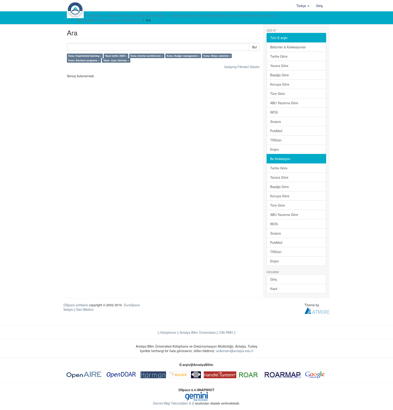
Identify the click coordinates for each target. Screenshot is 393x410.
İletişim (68, 309)
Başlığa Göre (279, 75)
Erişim (274, 149)
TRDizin (276, 140)
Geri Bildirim (85, 309)
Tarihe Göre (278, 56)
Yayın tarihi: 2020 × (116, 55)
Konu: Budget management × (183, 55)
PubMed (276, 130)
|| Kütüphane (167, 332)
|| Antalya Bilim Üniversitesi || (197, 332)
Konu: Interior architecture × (147, 55)
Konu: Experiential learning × (84, 55)
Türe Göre (277, 93)
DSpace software (75, 305)
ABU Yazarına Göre (284, 103)
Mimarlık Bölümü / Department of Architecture (108, 20)
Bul (254, 47)
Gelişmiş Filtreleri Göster (242, 66)
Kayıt (273, 288)
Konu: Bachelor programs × (83, 60)
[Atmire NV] (317, 310)
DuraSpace (132, 305)
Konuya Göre (279, 84)
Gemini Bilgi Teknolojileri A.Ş (173, 403)
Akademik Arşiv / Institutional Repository (138, 15)
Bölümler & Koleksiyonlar (288, 47)
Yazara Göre (279, 65)
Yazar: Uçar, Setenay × (116, 60)
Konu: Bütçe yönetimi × (217, 55)
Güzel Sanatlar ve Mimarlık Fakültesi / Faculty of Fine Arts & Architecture (225, 15)
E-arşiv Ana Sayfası (89, 15)
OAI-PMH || (227, 332)
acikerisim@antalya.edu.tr (234, 350)
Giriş (273, 279)
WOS (274, 112)
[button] (303, 5)
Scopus (275, 121)
